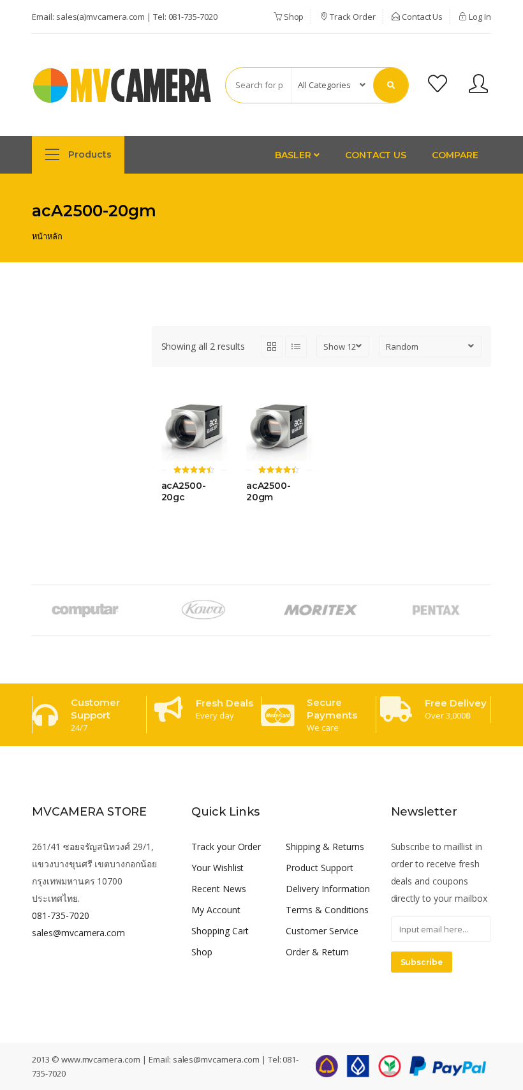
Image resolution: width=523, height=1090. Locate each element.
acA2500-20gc (184, 492)
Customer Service (322, 931)
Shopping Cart (220, 931)
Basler (294, 155)
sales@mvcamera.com (78, 933)
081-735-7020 (192, 16)
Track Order (351, 16)
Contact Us (421, 16)
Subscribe (422, 962)
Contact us (376, 155)
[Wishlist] (437, 85)
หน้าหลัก (47, 236)
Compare (455, 155)
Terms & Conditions (327, 910)
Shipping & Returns (325, 846)
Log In (479, 16)
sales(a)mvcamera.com (100, 16)
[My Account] (478, 85)
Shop (293, 16)
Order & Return (317, 952)
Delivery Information (328, 889)
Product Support (319, 868)
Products (89, 154)
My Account (215, 910)
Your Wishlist (217, 868)
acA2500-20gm (268, 492)
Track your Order (226, 846)
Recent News (218, 889)
